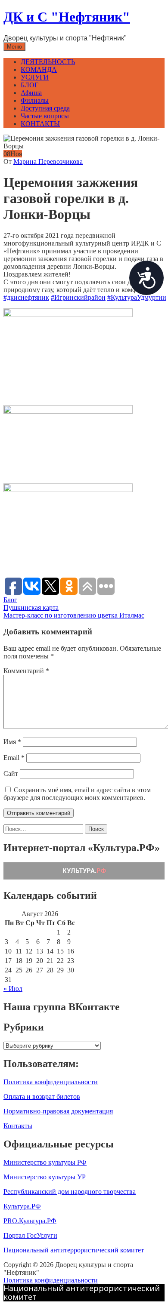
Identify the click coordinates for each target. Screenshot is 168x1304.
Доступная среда (45, 108)
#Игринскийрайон (78, 297)
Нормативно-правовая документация (58, 1111)
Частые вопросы (45, 116)
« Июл (12, 988)
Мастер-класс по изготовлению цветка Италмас (73, 615)
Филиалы (35, 100)
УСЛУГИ (35, 77)
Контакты (17, 1125)
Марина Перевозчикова (48, 161)
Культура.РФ (22, 1206)
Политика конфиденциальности (50, 1082)
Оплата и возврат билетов (41, 1096)
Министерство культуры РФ (45, 1162)
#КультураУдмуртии (136, 297)
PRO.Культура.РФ (29, 1220)
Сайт (10, 773)
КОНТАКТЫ (40, 123)
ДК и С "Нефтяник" (66, 17)
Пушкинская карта (31, 607)
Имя (12, 741)
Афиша (31, 92)
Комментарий (26, 670)
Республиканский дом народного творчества (69, 1191)
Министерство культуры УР (44, 1177)
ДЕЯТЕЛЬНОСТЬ (48, 61)
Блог (10, 599)
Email (14, 757)
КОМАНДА (39, 69)
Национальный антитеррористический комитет (73, 1250)
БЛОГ (29, 85)
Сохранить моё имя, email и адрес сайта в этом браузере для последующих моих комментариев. (77, 793)
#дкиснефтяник (26, 297)
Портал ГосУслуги (30, 1235)
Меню (14, 46)
